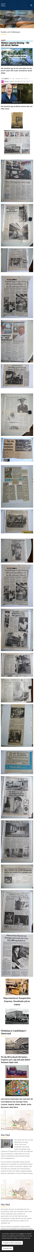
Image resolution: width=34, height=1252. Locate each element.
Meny (31, 5)
